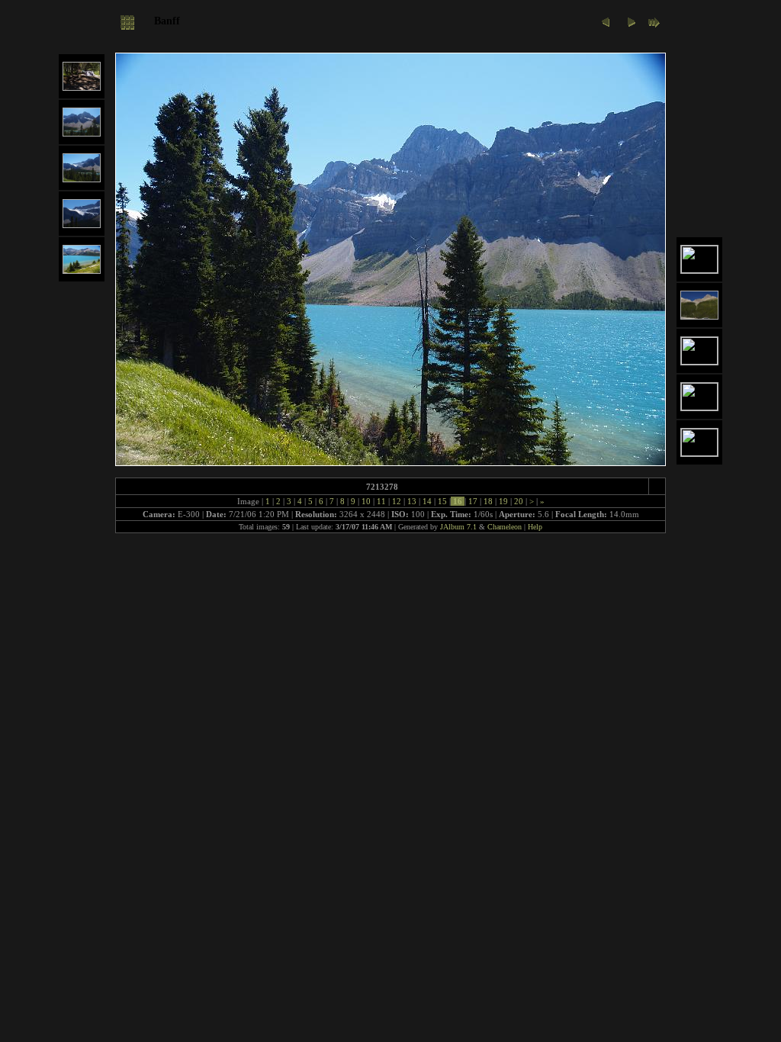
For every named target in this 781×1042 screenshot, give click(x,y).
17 (473, 501)
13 (412, 501)
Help (535, 527)
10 (366, 501)
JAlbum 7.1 (458, 527)
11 (381, 501)
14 (427, 501)
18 (488, 501)
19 (503, 501)
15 (442, 501)
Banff (167, 20)
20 (518, 501)
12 (396, 501)
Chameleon (504, 527)
